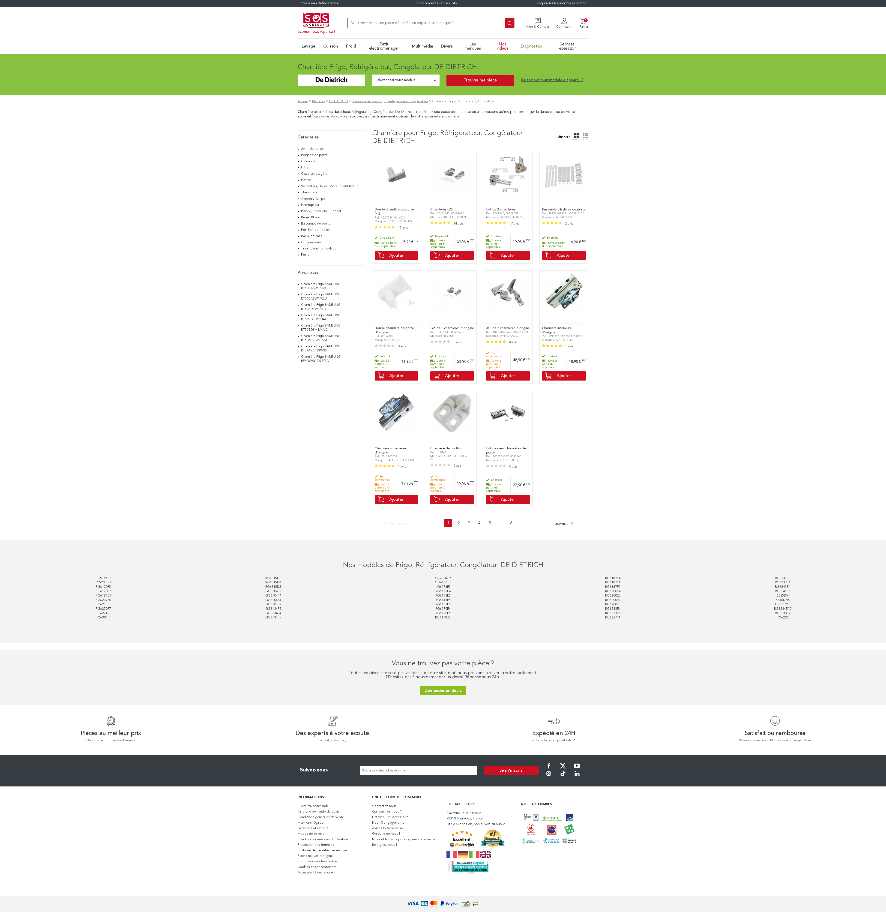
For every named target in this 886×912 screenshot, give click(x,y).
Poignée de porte (314, 155)
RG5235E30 (103, 582)
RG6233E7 (782, 613)
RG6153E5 (443, 595)
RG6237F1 (612, 617)
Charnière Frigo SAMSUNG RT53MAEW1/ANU (321, 338)
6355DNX (783, 600)
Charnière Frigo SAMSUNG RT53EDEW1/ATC (321, 307)
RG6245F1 (103, 604)
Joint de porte (312, 148)
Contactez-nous (384, 806)
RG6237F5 (103, 600)
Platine (306, 180)
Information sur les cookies (318, 861)
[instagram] (549, 776)
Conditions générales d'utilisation (323, 839)
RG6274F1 (103, 613)
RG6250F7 (103, 608)
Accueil (303, 101)
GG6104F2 (273, 591)
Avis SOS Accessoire (387, 828)
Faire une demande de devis (318, 811)
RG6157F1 (443, 604)
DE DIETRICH (338, 101)
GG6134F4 (273, 613)
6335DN (783, 595)
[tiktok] (563, 776)
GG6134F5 (273, 617)
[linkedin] (577, 776)
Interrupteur (310, 205)
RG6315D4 (273, 582)
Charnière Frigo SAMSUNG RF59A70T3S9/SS (321, 348)
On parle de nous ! (386, 833)
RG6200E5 (613, 595)
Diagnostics (531, 46)
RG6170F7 (103, 591)
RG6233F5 (612, 613)
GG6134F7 (443, 578)
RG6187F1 (612, 582)
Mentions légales (310, 822)
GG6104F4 (273, 595)
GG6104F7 (273, 604)
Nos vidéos (503, 46)
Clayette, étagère (314, 173)
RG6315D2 (273, 578)
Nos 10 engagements (388, 822)
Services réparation (567, 46)
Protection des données (316, 844)
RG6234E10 (782, 608)
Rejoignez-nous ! (384, 844)
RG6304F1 (103, 617)
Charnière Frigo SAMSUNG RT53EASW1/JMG (321, 286)
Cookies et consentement (317, 867)
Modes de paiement (313, 833)
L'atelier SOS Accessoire (390, 817)
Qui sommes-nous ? (387, 811)
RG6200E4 (613, 591)
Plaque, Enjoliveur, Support (321, 211)
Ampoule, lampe (313, 198)
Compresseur (311, 242)
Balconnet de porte (315, 223)
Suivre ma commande (313, 806)
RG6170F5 (103, 586)
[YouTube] (577, 769)
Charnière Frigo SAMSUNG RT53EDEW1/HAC (321, 317)
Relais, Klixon (310, 217)
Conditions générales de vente (321, 817)
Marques (318, 101)
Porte (305, 254)
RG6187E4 (613, 578)
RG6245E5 (782, 591)
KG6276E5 (443, 586)
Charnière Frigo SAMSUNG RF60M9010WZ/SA (321, 359)
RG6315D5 (273, 586)
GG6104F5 (273, 600)
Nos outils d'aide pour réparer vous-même (403, 839)
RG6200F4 (612, 600)
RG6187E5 (103, 595)
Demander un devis (443, 691)
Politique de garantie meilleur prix (322, 850)
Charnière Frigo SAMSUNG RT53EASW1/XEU (321, 296)
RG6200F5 (612, 604)
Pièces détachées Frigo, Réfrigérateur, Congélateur (390, 101)
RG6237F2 (782, 578)
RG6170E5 (443, 613)
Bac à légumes (311, 236)
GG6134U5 (443, 582)
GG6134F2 (273, 608)
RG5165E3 (103, 578)
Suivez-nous (314, 770)
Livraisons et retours (313, 828)
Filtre (304, 167)
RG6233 (783, 617)
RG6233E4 (613, 608)
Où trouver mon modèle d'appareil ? (552, 80)
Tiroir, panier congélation (319, 248)
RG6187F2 (612, 586)
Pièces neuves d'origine (315, 856)
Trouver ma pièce (480, 80)
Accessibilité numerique (315, 872)
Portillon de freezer (315, 229)
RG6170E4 (443, 608)
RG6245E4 (782, 586)
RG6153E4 (443, 591)
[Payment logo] (443, 904)
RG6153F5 (443, 600)
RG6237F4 (782, 582)
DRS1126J (782, 604)
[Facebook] (549, 769)
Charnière (308, 161)
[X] (563, 769)
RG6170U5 (443, 617)
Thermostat (310, 192)
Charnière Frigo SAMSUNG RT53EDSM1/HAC (321, 327)
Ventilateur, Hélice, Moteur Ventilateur (329, 186)
